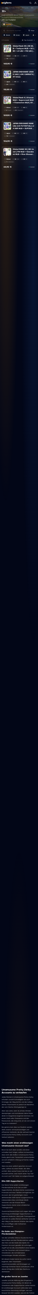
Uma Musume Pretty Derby (11, 7)
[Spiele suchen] (30, 2)
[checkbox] (5, 51)
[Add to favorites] (9, 46)
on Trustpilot (9, 20)
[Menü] (35, 2)
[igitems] (6, 2)
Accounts (25, 7)
